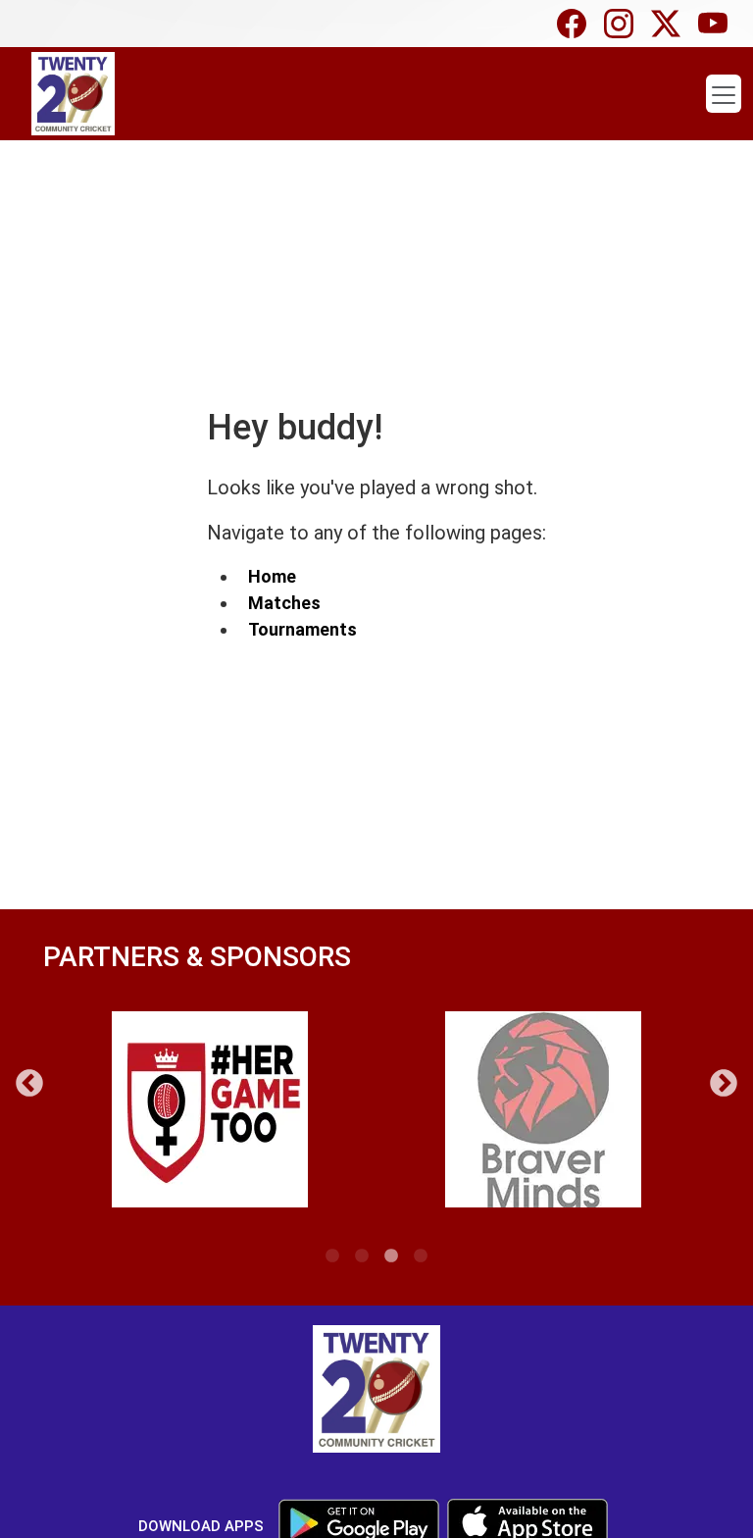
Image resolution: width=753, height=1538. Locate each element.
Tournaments (302, 629)
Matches (284, 602)
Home (272, 576)
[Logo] (376, 1392)
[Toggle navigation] (723, 94)
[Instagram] (623, 23)
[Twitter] (670, 23)
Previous (29, 1084)
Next (723, 1084)
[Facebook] (576, 23)
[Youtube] (717, 23)
